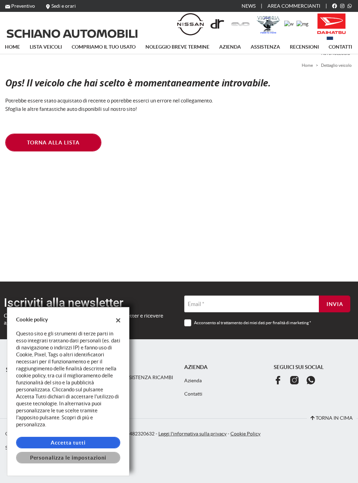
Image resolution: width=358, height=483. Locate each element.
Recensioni (304, 47)
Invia (335, 304)
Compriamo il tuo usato (104, 47)
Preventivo (23, 6)
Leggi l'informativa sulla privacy (192, 433)
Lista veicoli (46, 47)
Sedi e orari (63, 6)
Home (12, 47)
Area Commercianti (293, 6)
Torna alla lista (53, 142)
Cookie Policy (245, 433)
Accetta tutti (68, 443)
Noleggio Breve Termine (177, 47)
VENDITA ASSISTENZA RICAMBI (136, 377)
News (249, 6)
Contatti (340, 47)
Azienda (230, 47)
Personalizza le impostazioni (68, 458)
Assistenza (265, 47)
